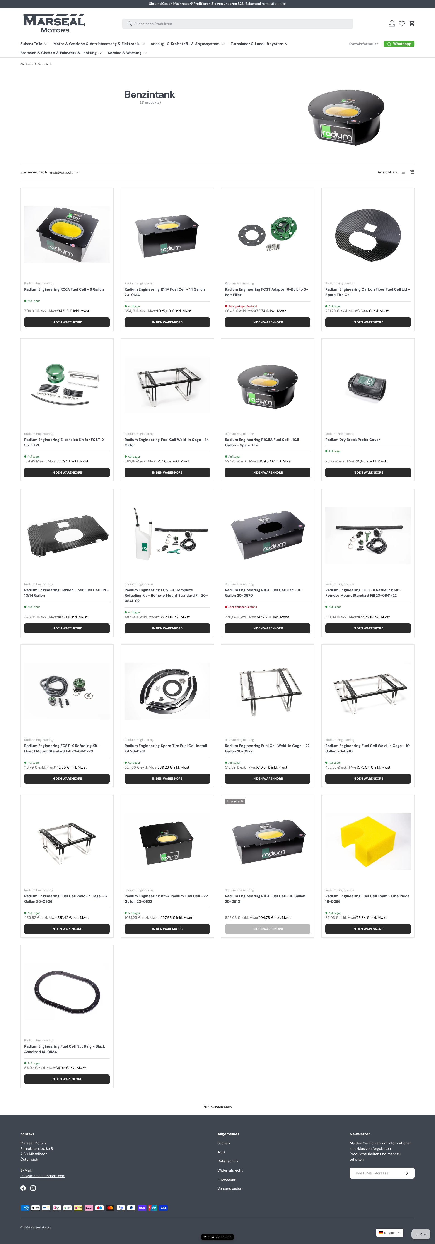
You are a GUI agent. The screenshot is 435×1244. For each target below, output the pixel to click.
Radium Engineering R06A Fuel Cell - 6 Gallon (64, 289)
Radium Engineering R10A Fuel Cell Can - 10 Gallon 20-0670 (263, 593)
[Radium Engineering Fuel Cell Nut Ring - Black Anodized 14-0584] (67, 991)
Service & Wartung (125, 52)
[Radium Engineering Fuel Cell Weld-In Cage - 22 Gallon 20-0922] (267, 691)
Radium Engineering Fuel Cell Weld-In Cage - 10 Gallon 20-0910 (367, 748)
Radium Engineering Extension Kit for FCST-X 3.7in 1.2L (64, 442)
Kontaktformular (363, 44)
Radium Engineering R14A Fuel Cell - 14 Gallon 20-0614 (165, 292)
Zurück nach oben (217, 1107)
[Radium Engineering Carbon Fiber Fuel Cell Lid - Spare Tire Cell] (368, 234)
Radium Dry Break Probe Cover (352, 439)
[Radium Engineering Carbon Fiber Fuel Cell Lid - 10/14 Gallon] (67, 535)
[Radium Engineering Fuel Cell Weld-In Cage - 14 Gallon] (167, 385)
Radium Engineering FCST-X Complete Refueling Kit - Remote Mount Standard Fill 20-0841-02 (166, 595)
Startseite (26, 64)
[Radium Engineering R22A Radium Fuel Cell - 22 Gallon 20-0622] (167, 841)
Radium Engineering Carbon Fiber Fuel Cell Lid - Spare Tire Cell (367, 292)
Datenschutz (228, 1161)
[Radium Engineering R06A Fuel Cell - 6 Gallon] (67, 234)
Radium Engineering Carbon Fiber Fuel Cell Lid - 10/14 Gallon (66, 593)
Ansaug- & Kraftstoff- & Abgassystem (185, 43)
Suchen (224, 1143)
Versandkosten (230, 1188)
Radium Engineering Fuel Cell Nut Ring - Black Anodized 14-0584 (64, 1049)
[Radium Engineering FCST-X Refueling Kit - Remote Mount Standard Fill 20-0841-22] (368, 535)
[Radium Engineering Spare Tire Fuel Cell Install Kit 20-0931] (167, 691)
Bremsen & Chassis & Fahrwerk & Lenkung (58, 52)
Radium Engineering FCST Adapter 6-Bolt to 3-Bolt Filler (266, 292)
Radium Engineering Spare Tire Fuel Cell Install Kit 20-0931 (166, 748)
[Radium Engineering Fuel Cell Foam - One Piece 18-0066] (368, 841)
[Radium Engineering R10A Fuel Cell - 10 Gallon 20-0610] (267, 841)
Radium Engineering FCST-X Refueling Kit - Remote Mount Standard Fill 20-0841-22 (363, 593)
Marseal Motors (41, 1227)
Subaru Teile (31, 43)
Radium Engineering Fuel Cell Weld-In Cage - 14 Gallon (167, 442)
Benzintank (45, 64)
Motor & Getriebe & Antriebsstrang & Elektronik (96, 43)
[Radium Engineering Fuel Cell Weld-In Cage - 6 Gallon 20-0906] (67, 841)
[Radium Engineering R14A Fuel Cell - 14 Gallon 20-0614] (167, 234)
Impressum (227, 1179)
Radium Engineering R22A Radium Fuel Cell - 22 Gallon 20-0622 (166, 899)
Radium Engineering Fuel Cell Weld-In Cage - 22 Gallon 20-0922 (267, 748)
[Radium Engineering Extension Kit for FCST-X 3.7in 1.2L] (67, 385)
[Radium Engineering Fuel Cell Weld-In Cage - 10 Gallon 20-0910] (368, 691)
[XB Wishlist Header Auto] (402, 23)
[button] (412, 23)
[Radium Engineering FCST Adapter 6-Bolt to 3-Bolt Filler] (267, 234)
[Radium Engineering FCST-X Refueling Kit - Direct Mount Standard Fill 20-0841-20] (67, 691)
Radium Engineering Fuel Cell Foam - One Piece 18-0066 (367, 899)
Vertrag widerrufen (217, 1237)
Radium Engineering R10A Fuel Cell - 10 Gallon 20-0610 (265, 899)
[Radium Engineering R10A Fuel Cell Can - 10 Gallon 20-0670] (267, 535)
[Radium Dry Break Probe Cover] (368, 385)
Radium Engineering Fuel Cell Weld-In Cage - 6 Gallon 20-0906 (65, 899)
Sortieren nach (33, 172)
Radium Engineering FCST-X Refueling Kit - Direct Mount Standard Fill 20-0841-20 (62, 748)
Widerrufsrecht (230, 1170)
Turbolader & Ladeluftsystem (257, 43)
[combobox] (237, 23)
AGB (221, 1152)
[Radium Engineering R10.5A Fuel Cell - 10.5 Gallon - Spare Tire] (267, 385)
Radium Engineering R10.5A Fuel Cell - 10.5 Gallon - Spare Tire (262, 442)
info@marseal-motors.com (42, 1175)
